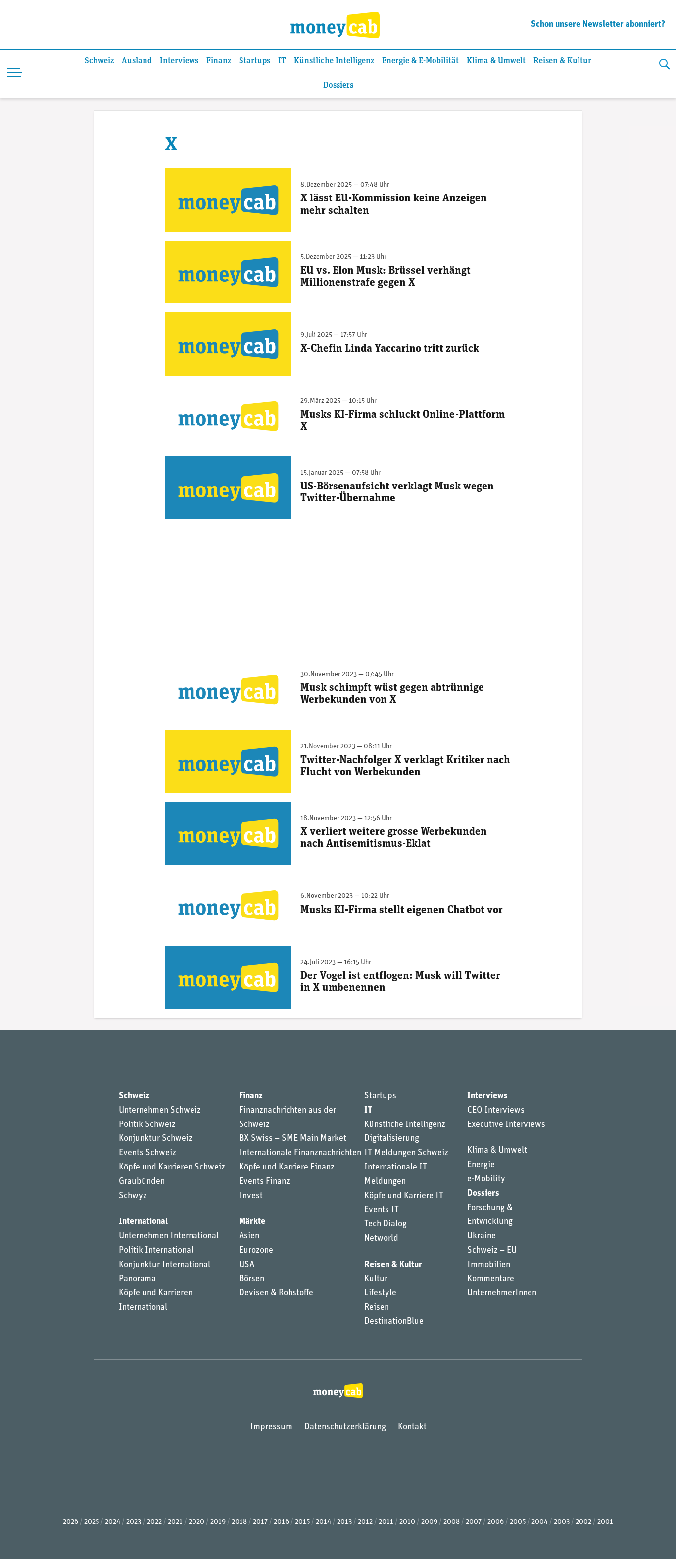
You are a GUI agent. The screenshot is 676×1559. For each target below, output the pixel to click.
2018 (239, 1522)
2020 (196, 1522)
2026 (70, 1522)
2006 (495, 1522)
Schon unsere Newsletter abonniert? (598, 24)
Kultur (375, 1279)
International (143, 1222)
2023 (133, 1522)
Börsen (251, 1279)
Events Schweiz (147, 1153)
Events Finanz (264, 1181)
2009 (429, 1522)
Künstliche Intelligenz (334, 61)
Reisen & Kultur (562, 61)
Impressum (271, 1427)
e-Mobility (486, 1179)
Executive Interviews (506, 1125)
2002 (583, 1522)
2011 (386, 1522)
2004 (539, 1522)
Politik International (156, 1250)
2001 (605, 1522)
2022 (154, 1522)
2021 (175, 1522)
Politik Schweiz (147, 1125)
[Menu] (15, 74)
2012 (365, 1522)
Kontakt (412, 1427)
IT (282, 61)
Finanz (218, 61)
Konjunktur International (164, 1265)
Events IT (381, 1210)
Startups (254, 61)
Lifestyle (380, 1293)
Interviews (179, 61)
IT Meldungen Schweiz (406, 1153)
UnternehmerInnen (501, 1293)
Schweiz (99, 61)
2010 (407, 1522)
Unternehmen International (169, 1236)
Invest (251, 1196)
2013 (344, 1522)
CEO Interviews (496, 1110)
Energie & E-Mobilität (420, 61)
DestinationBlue (394, 1321)
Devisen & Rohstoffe (276, 1293)
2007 (474, 1522)
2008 (451, 1522)
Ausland (137, 61)
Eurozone (256, 1250)
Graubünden (142, 1181)
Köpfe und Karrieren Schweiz (172, 1167)
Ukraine (481, 1236)
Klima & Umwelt (496, 61)
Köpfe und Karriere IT (403, 1196)
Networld (381, 1238)
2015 (302, 1522)
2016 (281, 1522)
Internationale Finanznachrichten (300, 1153)
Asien (249, 1236)
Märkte (252, 1222)
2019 (218, 1522)
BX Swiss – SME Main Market (292, 1138)
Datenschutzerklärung (345, 1427)
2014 (323, 1522)
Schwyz (133, 1196)
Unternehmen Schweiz (160, 1110)
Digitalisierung (391, 1138)
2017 (260, 1522)
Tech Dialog (385, 1224)
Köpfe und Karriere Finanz (287, 1167)
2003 (562, 1522)
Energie (481, 1165)
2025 (91, 1522)
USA (246, 1265)
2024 (112, 1522)
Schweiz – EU (492, 1250)
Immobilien (488, 1265)
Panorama (137, 1279)
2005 (518, 1522)
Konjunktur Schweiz (156, 1138)
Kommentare (490, 1279)
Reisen (376, 1307)
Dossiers (338, 85)
